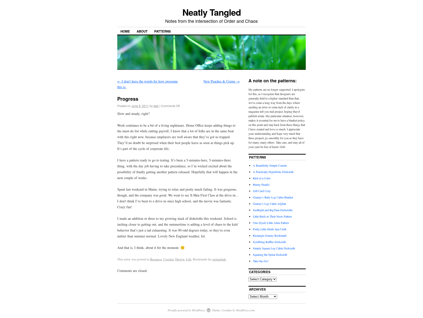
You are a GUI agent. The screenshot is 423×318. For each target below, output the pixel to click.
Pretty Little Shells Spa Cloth (269, 229)
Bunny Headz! (261, 184)
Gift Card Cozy (262, 191)
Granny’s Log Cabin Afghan (269, 204)
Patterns (162, 31)
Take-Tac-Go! (261, 261)
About (142, 31)
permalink (219, 259)
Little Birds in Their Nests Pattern (272, 216)
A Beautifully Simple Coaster (270, 165)
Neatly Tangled (211, 12)
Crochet (168, 259)
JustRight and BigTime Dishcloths (273, 210)
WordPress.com (245, 310)
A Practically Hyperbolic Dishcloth (273, 172)
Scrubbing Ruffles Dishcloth (269, 242)
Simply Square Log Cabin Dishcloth (274, 248)
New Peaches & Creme (221, 81)
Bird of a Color (261, 178)
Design (180, 259)
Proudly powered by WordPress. (187, 310)
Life (188, 259)
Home (125, 31)
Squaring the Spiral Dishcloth (270, 255)
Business (156, 259)
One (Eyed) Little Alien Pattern (271, 223)
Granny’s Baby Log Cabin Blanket (273, 197)
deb (156, 106)
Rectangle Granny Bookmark (270, 235)
